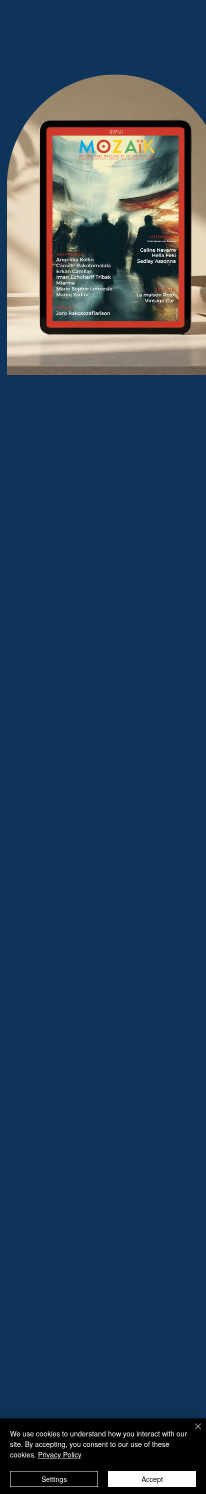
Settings (54, 1479)
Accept (152, 1479)
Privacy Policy (60, 1454)
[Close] (192, 1432)
